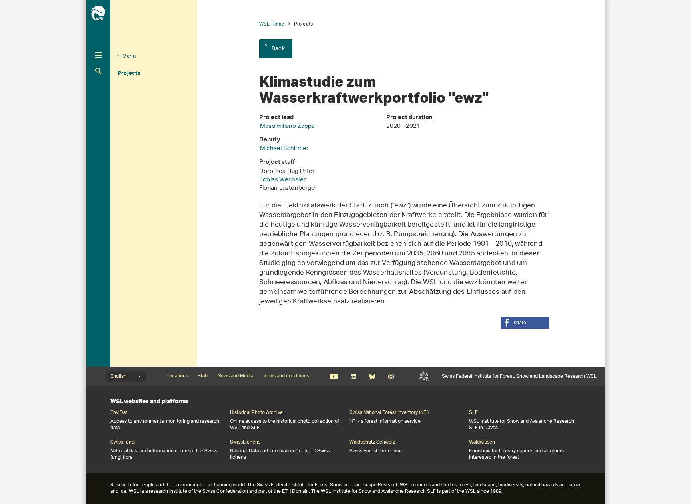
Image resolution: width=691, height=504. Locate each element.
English (118, 376)
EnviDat (118, 413)
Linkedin (353, 376)
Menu (129, 56)
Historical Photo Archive (256, 413)
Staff (203, 376)
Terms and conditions (286, 376)
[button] (525, 323)
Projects (129, 72)
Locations (177, 376)
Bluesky (372, 376)
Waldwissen (482, 442)
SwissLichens (245, 442)
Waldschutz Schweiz (372, 442)
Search (98, 71)
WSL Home (271, 24)
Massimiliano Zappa (287, 126)
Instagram (390, 376)
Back (278, 49)
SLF (424, 376)
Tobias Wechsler (283, 180)
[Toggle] (98, 55)
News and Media (235, 376)
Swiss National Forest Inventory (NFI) (389, 413)
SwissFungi (123, 442)
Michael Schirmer (284, 149)
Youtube (334, 376)
